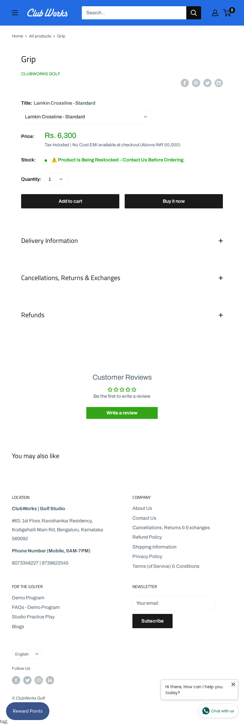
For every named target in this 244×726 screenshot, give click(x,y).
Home (17, 36)
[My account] (215, 13)
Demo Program (28, 597)
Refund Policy (147, 537)
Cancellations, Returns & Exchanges (171, 527)
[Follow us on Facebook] (16, 680)
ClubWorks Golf (40, 74)
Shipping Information (154, 546)
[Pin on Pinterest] (196, 82)
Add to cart (70, 201)
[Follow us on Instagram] (39, 680)
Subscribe (152, 620)
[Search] (193, 12)
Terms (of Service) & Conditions (165, 566)
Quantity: (31, 179)
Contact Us (144, 518)
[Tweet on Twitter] (207, 82)
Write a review (122, 412)
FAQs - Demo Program (36, 607)
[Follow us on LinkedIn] (50, 680)
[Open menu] (15, 12)
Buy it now (174, 201)
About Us (142, 508)
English (22, 654)
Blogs (18, 626)
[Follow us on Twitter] (27, 680)
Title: (58, 103)
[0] (227, 12)
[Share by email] (219, 82)
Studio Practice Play (33, 616)
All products (40, 36)
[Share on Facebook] (185, 82)
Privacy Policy (147, 556)
